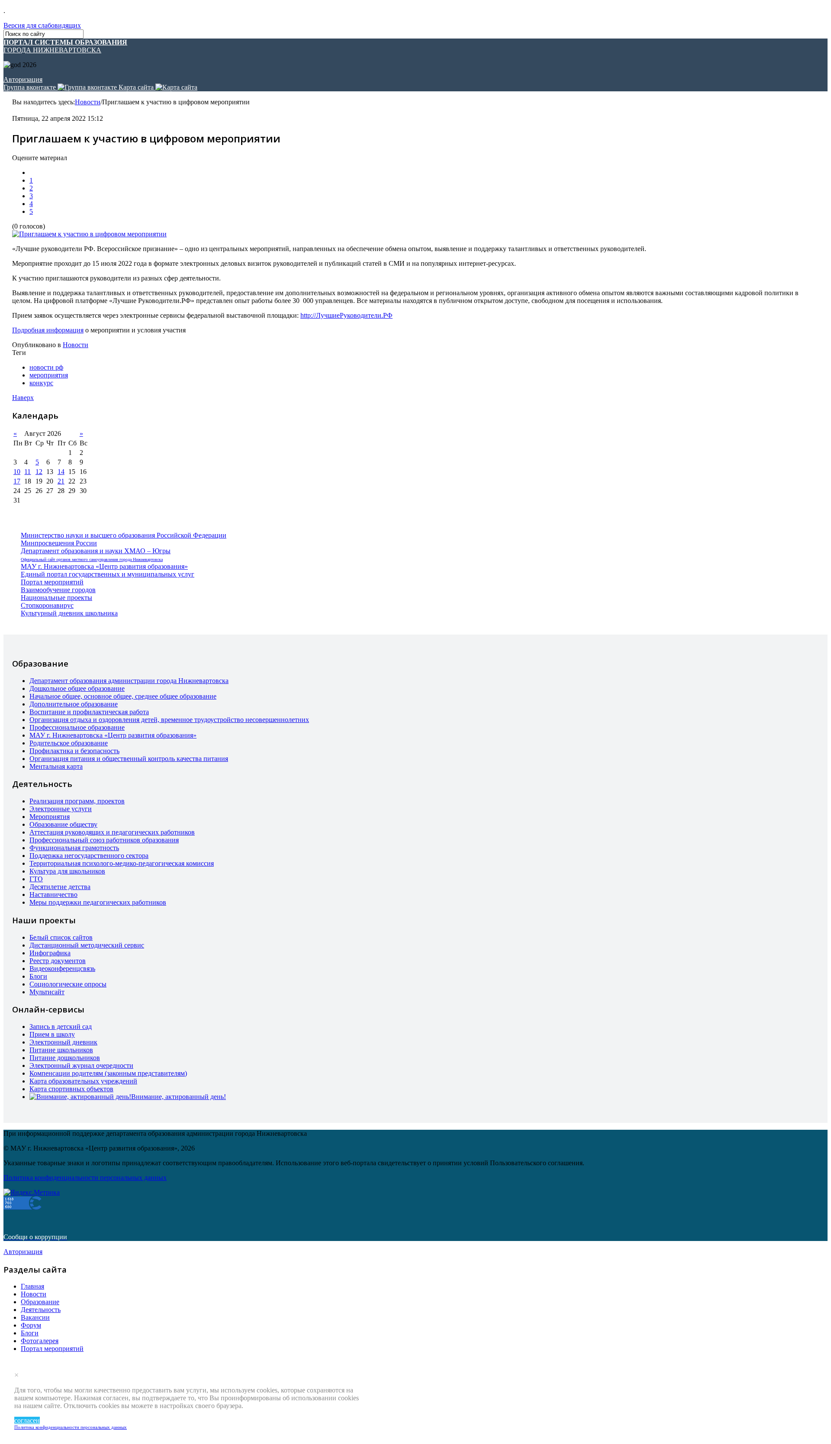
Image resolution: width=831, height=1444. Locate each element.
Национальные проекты (56, 597)
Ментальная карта (56, 766)
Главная (32, 1286)
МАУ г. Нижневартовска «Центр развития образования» (104, 566)
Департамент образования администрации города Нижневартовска (129, 680)
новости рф (46, 367)
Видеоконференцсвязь (62, 968)
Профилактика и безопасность (74, 750)
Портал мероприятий (52, 582)
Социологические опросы (67, 984)
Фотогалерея (39, 1340)
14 (61, 471)
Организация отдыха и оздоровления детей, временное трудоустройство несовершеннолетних (169, 719)
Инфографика (50, 953)
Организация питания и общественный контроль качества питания (128, 758)
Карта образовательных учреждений (83, 1081)
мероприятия (48, 375)
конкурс (41, 383)
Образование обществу (63, 824)
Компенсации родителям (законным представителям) (108, 1073)
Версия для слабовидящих (42, 25)
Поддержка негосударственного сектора (88, 855)
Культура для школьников (67, 871)
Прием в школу (52, 1034)
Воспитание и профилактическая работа (89, 712)
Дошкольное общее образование (77, 688)
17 (16, 481)
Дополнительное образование (73, 704)
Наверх (23, 397)
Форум (31, 1325)
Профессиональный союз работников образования (104, 840)
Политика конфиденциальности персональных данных (70, 1427)
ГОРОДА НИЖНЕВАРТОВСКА (65, 46)
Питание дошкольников (64, 1057)
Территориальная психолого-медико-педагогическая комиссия (121, 863)
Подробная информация (48, 330)
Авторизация (22, 79)
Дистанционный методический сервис (86, 945)
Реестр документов (57, 960)
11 (27, 471)
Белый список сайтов (61, 937)
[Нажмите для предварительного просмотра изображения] (89, 234)
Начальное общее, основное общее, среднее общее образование (122, 696)
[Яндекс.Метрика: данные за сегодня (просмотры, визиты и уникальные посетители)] (31, 1192)
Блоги (38, 976)
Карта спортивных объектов (71, 1089)
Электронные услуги (60, 808)
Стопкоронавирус (47, 605)
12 (38, 471)
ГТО (36, 879)
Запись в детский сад (60, 1026)
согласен (27, 1420)
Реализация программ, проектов (77, 801)
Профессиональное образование (77, 727)
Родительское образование (68, 743)
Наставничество (53, 894)
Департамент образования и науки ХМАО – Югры (96, 550)
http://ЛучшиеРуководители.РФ (346, 315)
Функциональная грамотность (74, 847)
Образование (40, 1301)
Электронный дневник (63, 1042)
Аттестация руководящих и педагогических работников (112, 832)
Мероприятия (49, 816)
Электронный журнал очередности (81, 1065)
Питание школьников (61, 1050)
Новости (87, 102)
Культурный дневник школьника (69, 613)
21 (61, 481)
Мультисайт (46, 992)
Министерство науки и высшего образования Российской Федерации (123, 535)
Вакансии (35, 1317)
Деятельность (41, 1309)
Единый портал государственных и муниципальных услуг (107, 574)
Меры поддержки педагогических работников (97, 902)
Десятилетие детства (59, 886)
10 (16, 471)
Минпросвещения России (59, 543)
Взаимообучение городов (58, 589)
